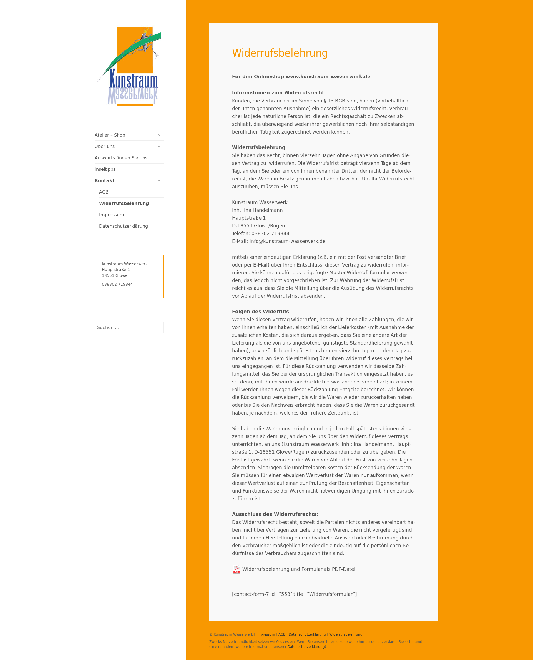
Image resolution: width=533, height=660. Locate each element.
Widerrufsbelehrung (124, 203)
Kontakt (105, 180)
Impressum (111, 214)
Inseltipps (105, 168)
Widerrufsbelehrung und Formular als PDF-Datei (298, 569)
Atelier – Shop (110, 134)
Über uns (105, 146)
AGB (104, 191)
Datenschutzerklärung (123, 225)
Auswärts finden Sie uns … (124, 157)
